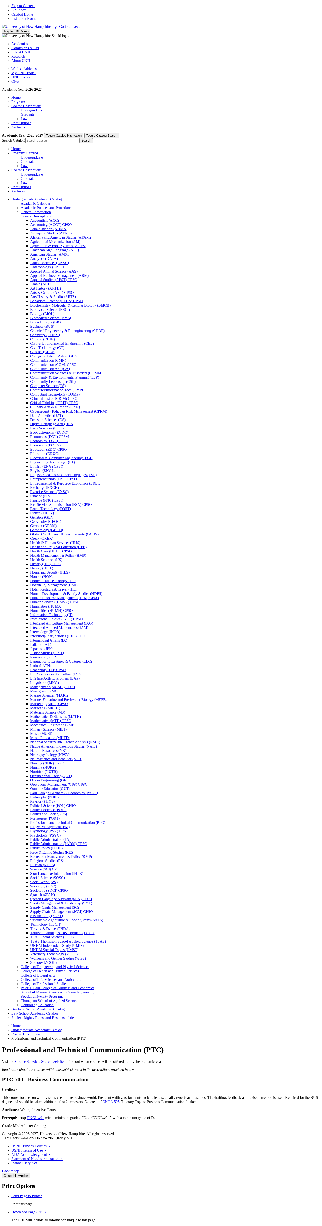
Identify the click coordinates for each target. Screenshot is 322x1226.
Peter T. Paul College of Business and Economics (57, 988)
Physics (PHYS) (42, 801)
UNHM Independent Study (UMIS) (57, 946)
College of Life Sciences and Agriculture (51, 979)
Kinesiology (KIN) (44, 657)
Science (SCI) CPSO (46, 869)
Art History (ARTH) (45, 288)
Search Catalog (13, 140)
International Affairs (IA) (48, 640)
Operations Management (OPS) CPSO (59, 784)
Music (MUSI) (41, 734)
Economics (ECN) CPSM (49, 437)
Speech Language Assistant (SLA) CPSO (61, 899)
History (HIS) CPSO (45, 564)
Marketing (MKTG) (45, 708)
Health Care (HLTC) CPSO (51, 551)
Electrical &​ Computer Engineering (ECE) (61, 458)
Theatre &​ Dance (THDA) (50, 929)
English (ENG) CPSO (46, 466)
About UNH (20, 61)
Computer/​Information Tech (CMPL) (57, 390)
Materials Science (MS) (47, 712)
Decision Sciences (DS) (48, 420)
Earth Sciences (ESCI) (47, 428)
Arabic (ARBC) (42, 284)
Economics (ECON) (45, 445)
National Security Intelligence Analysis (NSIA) (65, 742)
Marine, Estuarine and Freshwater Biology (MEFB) (68, 700)
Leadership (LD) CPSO (48, 670)
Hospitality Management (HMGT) (55, 585)
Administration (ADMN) (48, 229)
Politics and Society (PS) (48, 814)
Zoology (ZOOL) (43, 962)
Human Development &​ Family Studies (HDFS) (66, 594)
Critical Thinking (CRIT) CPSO (54, 403)
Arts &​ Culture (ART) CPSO (52, 292)
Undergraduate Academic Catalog (36, 199)
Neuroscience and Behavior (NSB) (56, 759)
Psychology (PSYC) (45, 835)
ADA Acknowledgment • (31, 1154)
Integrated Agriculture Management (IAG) (61, 623)
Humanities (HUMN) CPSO (51, 611)
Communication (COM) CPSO (53, 365)
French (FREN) (42, 513)
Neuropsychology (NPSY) (50, 755)
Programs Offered (24, 153)
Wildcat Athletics (24, 69)
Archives (18, 127)
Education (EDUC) (44, 454)
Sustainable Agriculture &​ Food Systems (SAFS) (66, 920)
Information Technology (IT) (51, 615)
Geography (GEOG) (45, 521)
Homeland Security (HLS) (50, 572)
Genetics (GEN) (42, 517)
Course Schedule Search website (39, 1061)
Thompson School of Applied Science (49, 1001)
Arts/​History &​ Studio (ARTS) (53, 297)
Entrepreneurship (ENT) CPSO (53, 479)
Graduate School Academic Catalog (38, 1009)
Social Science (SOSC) (47, 878)
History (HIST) (41, 568)
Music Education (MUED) (50, 738)
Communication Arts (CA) (50, 369)
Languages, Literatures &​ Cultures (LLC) (61, 661)
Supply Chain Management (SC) (54, 907)
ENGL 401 (35, 1118)
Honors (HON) (41, 577)
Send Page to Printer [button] (26, 1196)
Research (18, 56)
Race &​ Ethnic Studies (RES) (52, 852)
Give (15, 81)
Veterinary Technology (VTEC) (54, 954)
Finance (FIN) (40, 496)
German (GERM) (43, 526)
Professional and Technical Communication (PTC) (67, 823)
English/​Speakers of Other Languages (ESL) (63, 475)
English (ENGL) (42, 471)
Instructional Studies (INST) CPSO (56, 619)
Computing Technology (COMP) (55, 394)
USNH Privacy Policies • (31, 1146)
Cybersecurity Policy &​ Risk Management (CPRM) (68, 411)
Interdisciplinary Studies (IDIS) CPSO (58, 636)
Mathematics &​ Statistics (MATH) (55, 717)
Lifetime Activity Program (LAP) (55, 678)
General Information (36, 212)
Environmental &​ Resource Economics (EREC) (65, 483)
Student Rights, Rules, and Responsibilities (43, 1018)
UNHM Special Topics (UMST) (54, 950)
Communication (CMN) (48, 360)
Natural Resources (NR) (48, 750)
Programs (18, 102)
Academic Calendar (35, 203)
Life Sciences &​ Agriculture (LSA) (56, 674)
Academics (19, 44)
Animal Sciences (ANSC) (49, 263)
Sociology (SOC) (43, 886)
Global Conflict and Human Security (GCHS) (64, 534)
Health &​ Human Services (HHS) (55, 543)
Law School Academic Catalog (34, 1013)
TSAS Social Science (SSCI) (52, 937)
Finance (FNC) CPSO (46, 500)
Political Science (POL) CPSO (53, 806)
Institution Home (23, 18)
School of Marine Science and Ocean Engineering (58, 992)
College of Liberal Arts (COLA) (54, 356)
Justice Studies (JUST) (47, 653)
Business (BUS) (42, 326)
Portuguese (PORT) (45, 818)
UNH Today (20, 77)
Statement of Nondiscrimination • (37, 1159)
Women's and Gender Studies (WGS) (58, 958)
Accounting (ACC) (44, 220)
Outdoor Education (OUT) (50, 789)
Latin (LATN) (40, 666)
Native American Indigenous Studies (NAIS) (63, 746)
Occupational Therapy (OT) (51, 776)
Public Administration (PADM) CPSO (58, 844)
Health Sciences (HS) (46, 560)
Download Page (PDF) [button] (28, 1212)
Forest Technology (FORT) (50, 509)
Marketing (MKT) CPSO (49, 704)
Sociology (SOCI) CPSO (49, 890)
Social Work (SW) (44, 882)
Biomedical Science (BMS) (50, 318)
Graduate (27, 114)
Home (16, 97)
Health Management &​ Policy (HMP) (58, 555)
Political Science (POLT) (48, 810)
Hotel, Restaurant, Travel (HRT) (54, 589)
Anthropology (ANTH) (47, 267)
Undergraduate (32, 110)
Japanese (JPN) (41, 649)
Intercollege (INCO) (45, 632)
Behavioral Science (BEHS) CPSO (56, 301)
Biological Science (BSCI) (50, 309)
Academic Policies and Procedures (46, 208)
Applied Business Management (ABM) (59, 276)
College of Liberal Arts (38, 975)
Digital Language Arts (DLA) (52, 424)
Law (24, 119)
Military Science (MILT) (48, 729)
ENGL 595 (111, 1102)
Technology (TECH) (45, 924)
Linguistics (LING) (44, 683)
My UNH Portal (23, 73)
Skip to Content (23, 6)
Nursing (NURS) (43, 767)
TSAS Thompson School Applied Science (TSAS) (68, 941)
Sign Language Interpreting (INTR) (56, 873)
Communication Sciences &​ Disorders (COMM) (66, 373)
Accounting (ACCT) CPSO (51, 225)
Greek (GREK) (41, 538)
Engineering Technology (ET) (52, 462)
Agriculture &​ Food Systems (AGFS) (58, 246)
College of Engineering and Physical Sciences (55, 967)
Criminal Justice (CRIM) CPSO (54, 398)
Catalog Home (22, 14)
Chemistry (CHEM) (45, 335)
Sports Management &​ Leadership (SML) (61, 903)
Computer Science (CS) (48, 386)
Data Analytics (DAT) (46, 415)
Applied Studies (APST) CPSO (53, 280)
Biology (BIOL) (42, 314)
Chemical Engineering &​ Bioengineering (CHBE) (67, 331)
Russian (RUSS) (42, 865)
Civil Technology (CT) (47, 348)
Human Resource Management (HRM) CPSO (64, 598)
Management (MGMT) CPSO (52, 687)
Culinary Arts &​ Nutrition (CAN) (55, 407)
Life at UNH (20, 52)
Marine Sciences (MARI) (49, 695)
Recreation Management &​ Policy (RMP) (61, 856)
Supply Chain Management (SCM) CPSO (61, 912)
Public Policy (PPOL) (46, 848)
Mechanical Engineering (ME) (52, 725)
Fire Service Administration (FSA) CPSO (61, 505)
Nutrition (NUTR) (44, 772)
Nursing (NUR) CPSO (47, 763)
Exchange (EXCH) (44, 488)
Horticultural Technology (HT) (53, 581)
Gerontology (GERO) (46, 530)
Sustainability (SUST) (46, 916)
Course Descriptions (26, 106)
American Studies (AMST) (50, 254)
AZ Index (18, 10)
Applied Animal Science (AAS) (54, 271)
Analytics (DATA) (44, 259)
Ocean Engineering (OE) (48, 780)
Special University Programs (42, 996)
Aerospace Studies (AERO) (51, 233)
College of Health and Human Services (50, 971)
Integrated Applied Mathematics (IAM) (59, 627)
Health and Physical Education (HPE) (58, 547)
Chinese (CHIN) (42, 339)
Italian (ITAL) (40, 644)
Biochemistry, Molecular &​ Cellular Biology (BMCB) (70, 305)
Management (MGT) (45, 691)
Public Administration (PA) (50, 840)
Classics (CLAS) (42, 352)
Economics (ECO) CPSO (49, 441)
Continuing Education (37, 1005)
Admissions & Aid (25, 48)
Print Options (21, 123)
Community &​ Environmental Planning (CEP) (64, 377)
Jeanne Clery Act (24, 1163)
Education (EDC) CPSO (48, 449)
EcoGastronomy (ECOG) (49, 432)
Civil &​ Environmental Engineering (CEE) (62, 343)
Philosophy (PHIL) (44, 797)
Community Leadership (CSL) (53, 382)
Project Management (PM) (50, 827)
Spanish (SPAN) (42, 895)
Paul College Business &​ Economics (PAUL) (64, 793)
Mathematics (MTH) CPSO (50, 721)
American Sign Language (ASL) (54, 250)
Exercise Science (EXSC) (49, 492)
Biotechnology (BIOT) (47, 322)
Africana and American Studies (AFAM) (60, 237)
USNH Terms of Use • (29, 1150)
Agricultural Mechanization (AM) (55, 242)
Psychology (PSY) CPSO (49, 831)
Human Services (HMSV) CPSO (55, 602)
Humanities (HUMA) (46, 606)
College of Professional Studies (44, 984)
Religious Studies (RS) (47, 861)
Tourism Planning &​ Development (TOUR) (62, 933)
